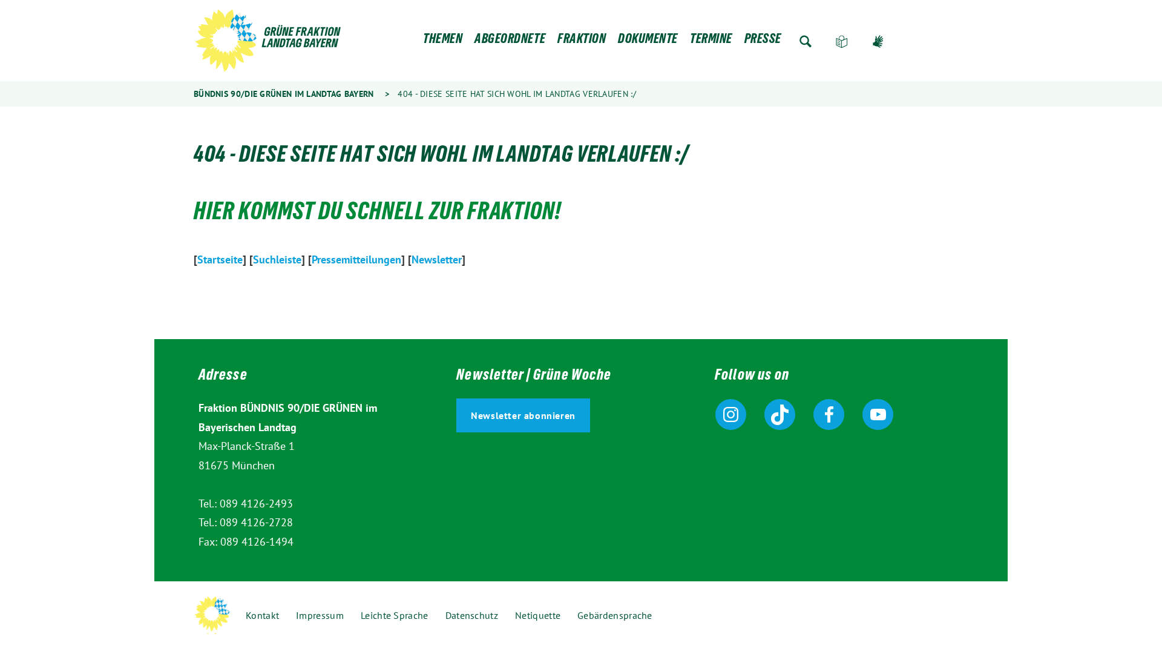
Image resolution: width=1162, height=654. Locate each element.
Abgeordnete (509, 41)
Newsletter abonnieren (523, 415)
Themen (442, 41)
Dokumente (648, 41)
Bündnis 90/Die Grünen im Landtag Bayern (284, 93)
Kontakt (262, 615)
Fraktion (581, 41)
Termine (711, 41)
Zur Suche (805, 41)
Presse (762, 41)
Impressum (320, 615)
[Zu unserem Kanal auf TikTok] (780, 414)
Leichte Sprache (842, 41)
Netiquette (537, 615)
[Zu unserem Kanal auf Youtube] (878, 414)
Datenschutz (471, 615)
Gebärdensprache (878, 41)
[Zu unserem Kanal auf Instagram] (731, 414)
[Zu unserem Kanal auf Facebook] (829, 414)
